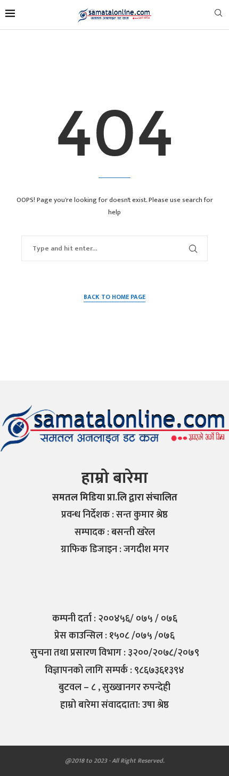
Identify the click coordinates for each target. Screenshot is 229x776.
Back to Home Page (114, 297)
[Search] (218, 15)
